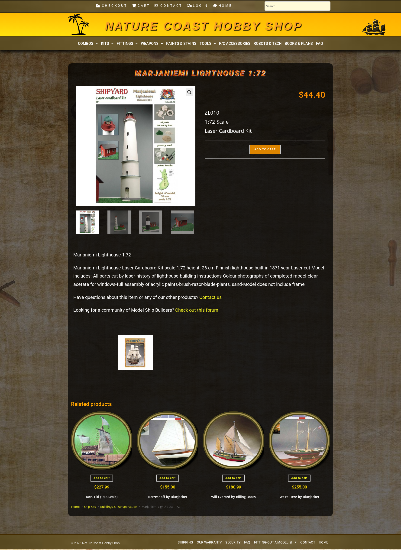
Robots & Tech (267, 43)
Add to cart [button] (102, 478)
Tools (205, 43)
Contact (307, 542)
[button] (87, 43)
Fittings (125, 43)
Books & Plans (299, 43)
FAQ (319, 43)
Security (232, 542)
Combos (85, 43)
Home (75, 507)
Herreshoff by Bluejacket (167, 497)
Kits (105, 43)
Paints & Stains (181, 43)
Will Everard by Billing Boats (233, 497)
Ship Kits (90, 507)
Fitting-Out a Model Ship (275, 542)
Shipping (185, 542)
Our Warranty (209, 542)
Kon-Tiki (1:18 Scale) (101, 497)
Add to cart (265, 149)
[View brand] (135, 352)
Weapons (149, 43)
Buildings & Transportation (118, 507)
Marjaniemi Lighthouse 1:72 (200, 73)
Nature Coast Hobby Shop (203, 26)
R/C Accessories (234, 43)
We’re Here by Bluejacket (299, 497)
